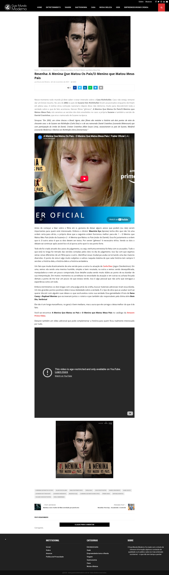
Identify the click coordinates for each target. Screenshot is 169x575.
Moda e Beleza (105, 7)
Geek (118, 7)
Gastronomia (81, 7)
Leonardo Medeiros (59, 493)
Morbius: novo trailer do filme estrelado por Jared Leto (61, 507)
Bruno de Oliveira (43, 82)
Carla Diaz (89, 490)
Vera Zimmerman (59, 497)
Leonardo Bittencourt (43, 493)
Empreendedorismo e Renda (136, 7)
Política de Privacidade (55, 557)
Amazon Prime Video (76, 490)
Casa (93, 7)
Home (39, 7)
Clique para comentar (84, 525)
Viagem (68, 7)
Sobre (141, 2)
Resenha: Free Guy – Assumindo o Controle (112, 507)
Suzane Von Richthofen (43, 497)
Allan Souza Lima (61, 490)
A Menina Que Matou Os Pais (44, 490)
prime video (106, 493)
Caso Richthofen (100, 490)
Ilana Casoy (127, 490)
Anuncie (148, 2)
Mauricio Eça (73, 493)
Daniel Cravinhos (114, 490)
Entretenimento (53, 7)
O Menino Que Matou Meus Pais (90, 493)
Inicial (48, 547)
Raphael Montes (118, 493)
